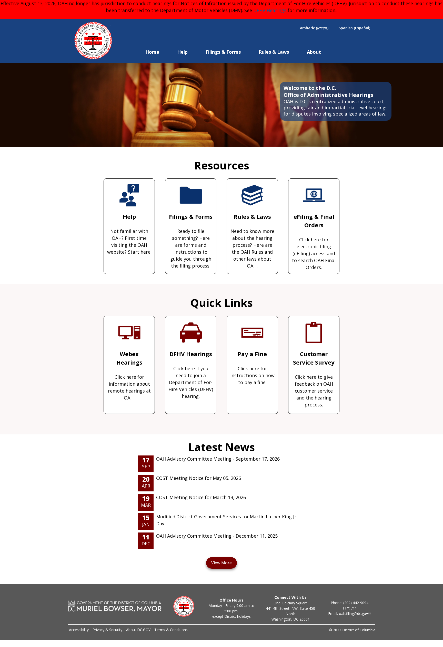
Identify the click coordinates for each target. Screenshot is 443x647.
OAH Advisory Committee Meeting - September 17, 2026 (218, 459)
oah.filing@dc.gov (353, 613)
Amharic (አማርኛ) (314, 27)
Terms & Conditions (171, 629)
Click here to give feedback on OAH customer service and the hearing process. (314, 379)
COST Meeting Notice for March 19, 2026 (201, 497)
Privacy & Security (107, 629)
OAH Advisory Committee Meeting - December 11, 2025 (217, 536)
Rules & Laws (274, 52)
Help (182, 52)
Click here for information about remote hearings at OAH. (129, 375)
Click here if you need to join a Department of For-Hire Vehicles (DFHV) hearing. (190, 374)
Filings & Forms (223, 52)
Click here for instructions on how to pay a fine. (252, 367)
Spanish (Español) (354, 27)
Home (152, 52)
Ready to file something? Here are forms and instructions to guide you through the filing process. (191, 241)
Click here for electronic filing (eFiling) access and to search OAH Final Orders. (314, 241)
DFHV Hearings (269, 10)
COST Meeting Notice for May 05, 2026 (198, 478)
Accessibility (79, 629)
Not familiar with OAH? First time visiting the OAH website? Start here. (129, 234)
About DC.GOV (138, 629)
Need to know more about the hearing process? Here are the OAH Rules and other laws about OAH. (252, 241)
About (314, 52)
